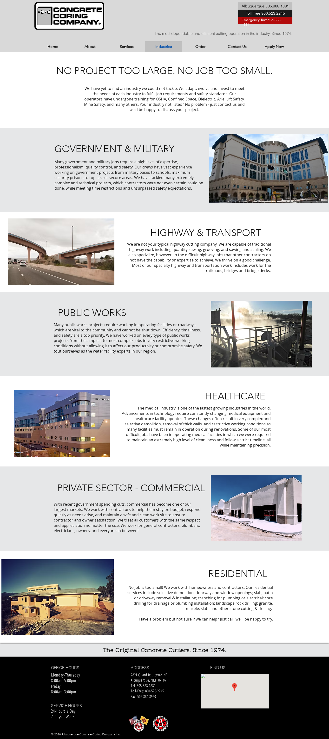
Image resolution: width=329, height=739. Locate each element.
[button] (265, 6)
